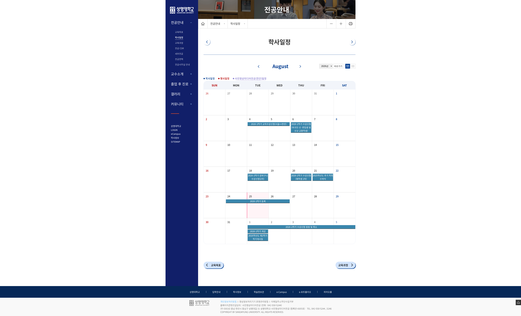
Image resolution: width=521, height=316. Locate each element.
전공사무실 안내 (182, 64)
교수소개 (177, 74)
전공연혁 (179, 59)
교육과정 (179, 42)
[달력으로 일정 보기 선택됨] (347, 66)
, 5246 (329, 308)
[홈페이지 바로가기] (182, 10)
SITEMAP (175, 141)
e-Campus (282, 292)
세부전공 (179, 53)
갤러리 (175, 94)
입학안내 (216, 292)
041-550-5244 (274, 305)
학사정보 (175, 137)
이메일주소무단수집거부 (282, 301)
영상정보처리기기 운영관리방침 (253, 301)
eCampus (175, 133)
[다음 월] (299, 66)
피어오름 (328, 292)
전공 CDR (179, 48)
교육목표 (179, 32)
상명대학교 (176, 126)
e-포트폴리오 (305, 292)
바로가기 (338, 66)
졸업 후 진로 (179, 84)
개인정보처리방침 (228, 301)
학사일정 (179, 37)
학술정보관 (259, 292)
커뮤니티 (177, 104)
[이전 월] (260, 66)
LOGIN (174, 130)
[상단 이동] (518, 302)
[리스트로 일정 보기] (353, 66)
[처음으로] (203, 23)
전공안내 (177, 22)
